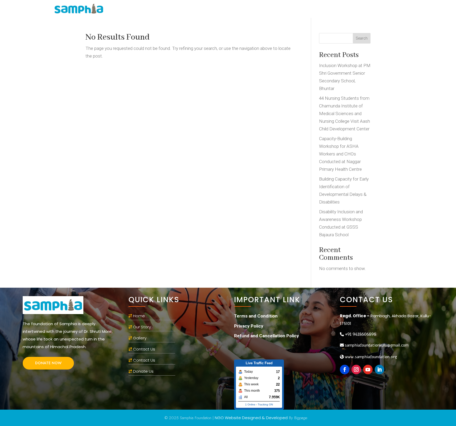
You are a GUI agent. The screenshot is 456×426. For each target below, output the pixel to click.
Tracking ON (265, 404)
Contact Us (144, 349)
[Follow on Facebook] (344, 369)
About (195, 9)
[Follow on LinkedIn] (379, 369)
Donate (371, 9)
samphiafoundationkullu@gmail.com (376, 345)
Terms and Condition (256, 316)
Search (362, 38)
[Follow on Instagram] (356, 369)
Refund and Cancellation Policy (266, 335)
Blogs (296, 9)
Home (175, 9)
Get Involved (262, 9)
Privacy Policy (248, 326)
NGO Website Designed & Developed (251, 417)
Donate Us (143, 371)
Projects (225, 9)
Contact (345, 9)
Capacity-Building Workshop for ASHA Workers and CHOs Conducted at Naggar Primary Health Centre (340, 154)
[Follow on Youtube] (368, 369)
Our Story (141, 327)
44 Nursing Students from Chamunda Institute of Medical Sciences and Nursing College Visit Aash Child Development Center (344, 113)
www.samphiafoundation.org (370, 356)
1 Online (250, 404)
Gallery (319, 9)
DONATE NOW (48, 363)
